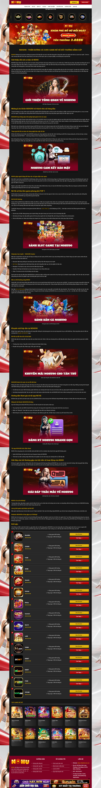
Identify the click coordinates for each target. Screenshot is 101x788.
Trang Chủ (27, 6)
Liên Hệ (75, 6)
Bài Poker (15, 264)
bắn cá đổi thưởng (20, 289)
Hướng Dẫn (68, 6)
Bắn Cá (39, 6)
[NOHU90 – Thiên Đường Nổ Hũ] (17, 2)
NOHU (12, 767)
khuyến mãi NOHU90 (23, 333)
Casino (44, 6)
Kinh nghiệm (51, 6)
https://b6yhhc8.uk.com (83, 763)
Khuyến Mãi (60, 6)
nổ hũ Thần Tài (45, 208)
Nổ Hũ (33, 6)
